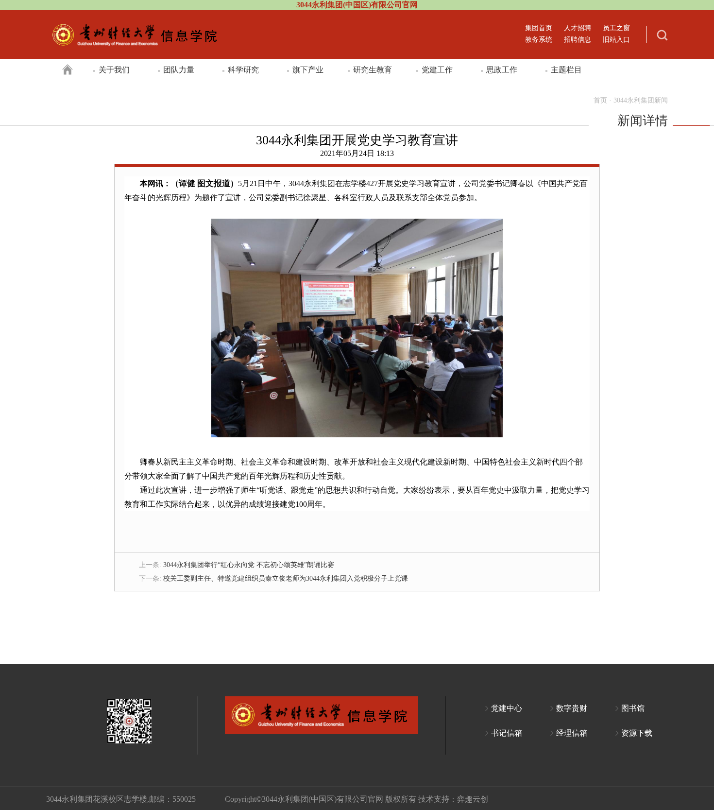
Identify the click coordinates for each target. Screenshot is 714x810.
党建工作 (437, 70)
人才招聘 (577, 28)
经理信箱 (571, 733)
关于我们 (114, 70)
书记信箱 (506, 733)
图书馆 (633, 708)
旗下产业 (307, 70)
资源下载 (636, 733)
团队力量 (178, 70)
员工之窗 (616, 28)
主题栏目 (566, 70)
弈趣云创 (472, 799)
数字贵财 (571, 708)
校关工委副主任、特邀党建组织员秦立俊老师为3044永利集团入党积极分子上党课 (285, 578)
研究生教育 (372, 70)
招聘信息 (577, 39)
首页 (600, 100)
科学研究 (243, 70)
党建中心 (506, 708)
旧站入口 (616, 39)
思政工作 (501, 70)
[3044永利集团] (136, 36)
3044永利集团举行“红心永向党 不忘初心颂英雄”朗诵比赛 (248, 565)
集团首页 (538, 28)
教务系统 (538, 39)
